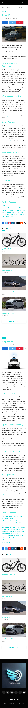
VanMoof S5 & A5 (7, 270)
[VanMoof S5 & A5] (14, 261)
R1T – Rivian (6, 206)
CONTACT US (19, 697)
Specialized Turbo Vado (8, 249)
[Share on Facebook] (5, 22)
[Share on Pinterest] (19, 22)
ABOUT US (11, 697)
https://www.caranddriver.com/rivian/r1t (14, 210)
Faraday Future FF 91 (8, 292)
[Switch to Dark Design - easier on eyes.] (23, 2)
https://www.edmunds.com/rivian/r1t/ (14, 212)
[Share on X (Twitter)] (12, 22)
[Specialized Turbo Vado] (14, 240)
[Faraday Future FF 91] (14, 283)
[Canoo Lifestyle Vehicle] (14, 304)
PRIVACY (16, 699)
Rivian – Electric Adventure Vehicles (13, 208)
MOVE (3, 11)
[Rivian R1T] (14, 34)
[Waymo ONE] (14, 360)
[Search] (25, 2)
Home (5, 697)
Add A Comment (14, 321)
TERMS (11, 699)
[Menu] (2, 2)
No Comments (6, 18)
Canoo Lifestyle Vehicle (8, 313)
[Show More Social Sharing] (24, 22)
